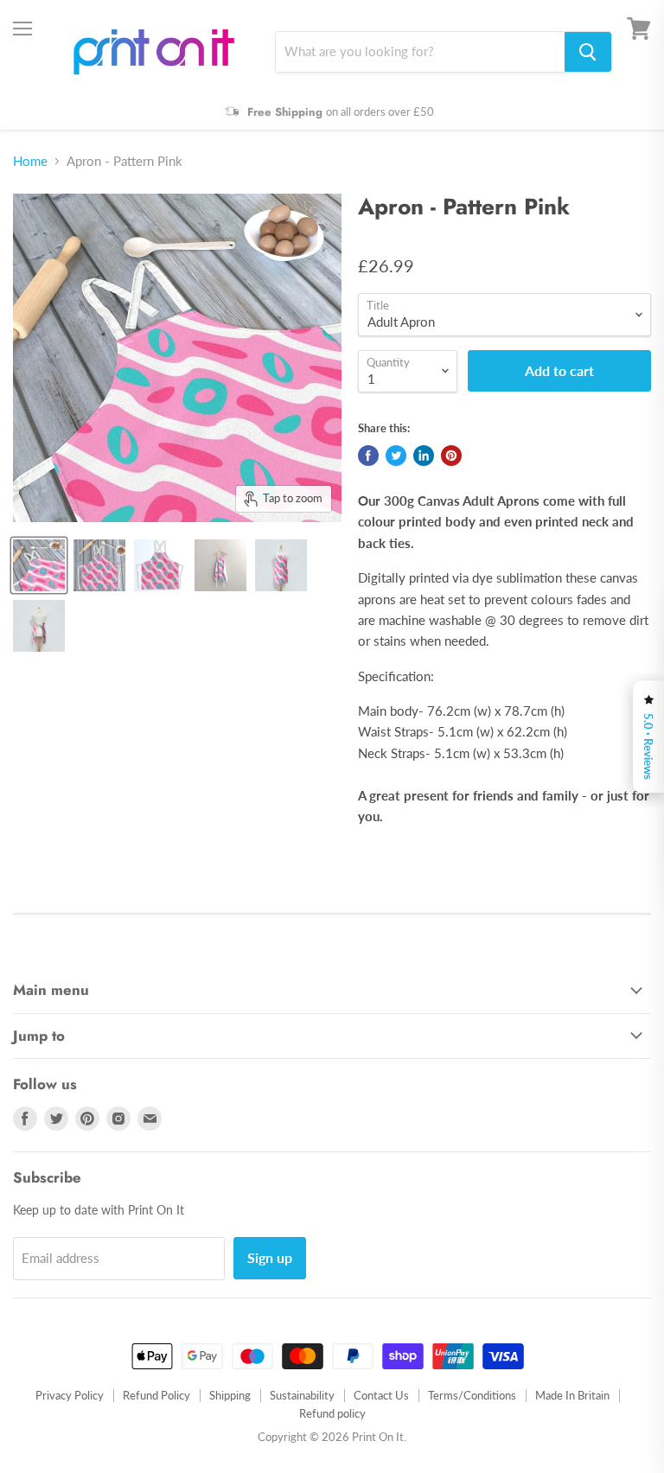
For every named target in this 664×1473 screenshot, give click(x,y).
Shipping (230, 1395)
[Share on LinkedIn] (423, 455)
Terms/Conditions (472, 1395)
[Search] (588, 52)
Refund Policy (156, 1395)
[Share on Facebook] (368, 455)
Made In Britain (572, 1395)
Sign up (269, 1257)
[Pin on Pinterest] (451, 455)
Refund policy (332, 1413)
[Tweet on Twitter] (396, 455)
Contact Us (381, 1395)
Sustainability (302, 1395)
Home (30, 161)
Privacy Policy (69, 1395)
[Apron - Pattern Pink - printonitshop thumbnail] (39, 565)
